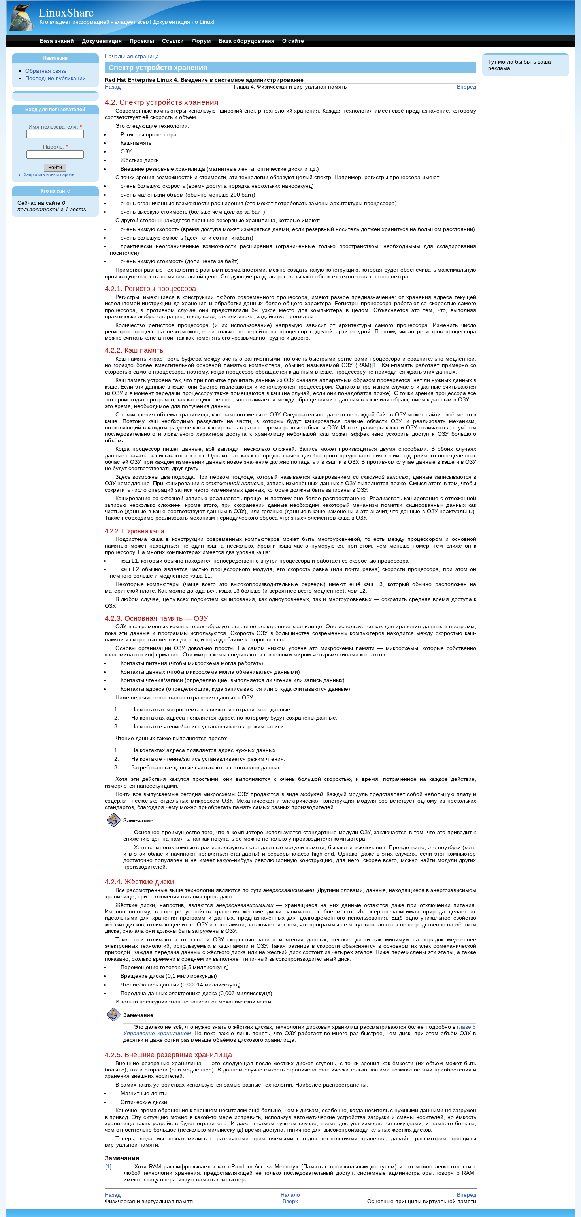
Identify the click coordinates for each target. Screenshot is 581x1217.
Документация (102, 41)
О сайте (293, 41)
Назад (113, 87)
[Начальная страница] (21, 29)
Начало (290, 1195)
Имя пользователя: (55, 127)
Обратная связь (45, 71)
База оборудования (246, 41)
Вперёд (466, 87)
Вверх (290, 1201)
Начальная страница (132, 56)
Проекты (142, 41)
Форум (201, 41)
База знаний (57, 41)
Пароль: (55, 147)
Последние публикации (55, 78)
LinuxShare (66, 12)
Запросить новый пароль (49, 174)
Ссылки (173, 41)
